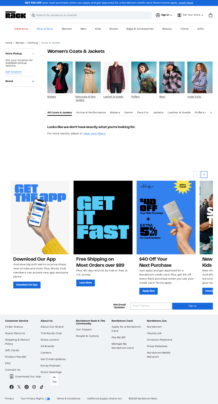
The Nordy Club (51, 333)
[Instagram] (34, 387)
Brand (9, 81)
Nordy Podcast (50, 366)
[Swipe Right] (204, 174)
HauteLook (154, 333)
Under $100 (194, 97)
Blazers (51, 97)
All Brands (47, 346)
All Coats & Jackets (59, 112)
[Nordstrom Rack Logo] (15, 14)
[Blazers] (60, 77)
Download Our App (26, 285)
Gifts (200, 29)
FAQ (8, 363)
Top (54, 382)
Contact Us (12, 370)
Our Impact (84, 329)
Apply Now (186, 3)
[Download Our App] (40, 217)
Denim (128, 112)
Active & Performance (91, 112)
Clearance (21, 29)
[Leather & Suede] (116, 77)
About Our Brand (52, 327)
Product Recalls (15, 357)
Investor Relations (159, 340)
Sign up (193, 306)
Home (185, 29)
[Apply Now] (166, 217)
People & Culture (87, 336)
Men (83, 29)
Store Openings (51, 372)
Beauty (167, 29)
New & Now (45, 29)
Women (67, 29)
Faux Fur (143, 112)
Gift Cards (12, 350)
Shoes (113, 29)
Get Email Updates (53, 359)
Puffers (135, 97)
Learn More (85, 283)
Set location (13, 72)
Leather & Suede (113, 97)
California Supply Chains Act (104, 399)
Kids (98, 29)
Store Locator (50, 340)
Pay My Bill (118, 337)
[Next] (210, 112)
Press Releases (157, 346)
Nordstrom (154, 327)
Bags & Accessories (140, 29)
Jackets (158, 112)
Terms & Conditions (68, 399)
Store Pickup (13, 54)
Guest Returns (15, 333)
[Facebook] (12, 387)
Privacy (9, 399)
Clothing (33, 43)
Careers (46, 353)
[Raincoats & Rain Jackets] (88, 77)
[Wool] (171, 77)
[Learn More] (103, 217)
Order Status (14, 327)
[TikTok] (42, 387)
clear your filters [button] (94, 133)
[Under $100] (200, 77)
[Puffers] (144, 77)
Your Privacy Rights (32, 399)
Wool (162, 97)
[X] (19, 387)
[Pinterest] (27, 387)
